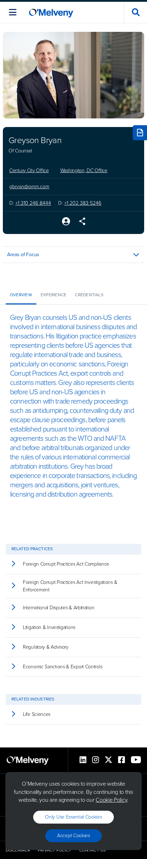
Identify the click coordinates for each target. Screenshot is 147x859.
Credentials (89, 295)
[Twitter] (108, 760)
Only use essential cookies (73, 817)
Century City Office (29, 170)
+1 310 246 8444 (33, 203)
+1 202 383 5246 (82, 203)
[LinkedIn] (83, 760)
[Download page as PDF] (140, 132)
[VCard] (66, 222)
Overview (21, 295)
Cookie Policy (111, 800)
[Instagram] (95, 760)
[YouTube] (136, 760)
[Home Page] (51, 12)
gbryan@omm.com (29, 186)
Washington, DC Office (83, 170)
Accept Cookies (73, 835)
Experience (53, 295)
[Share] (82, 222)
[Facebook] (121, 760)
